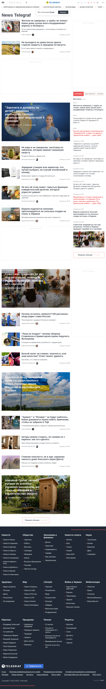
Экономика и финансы (50, 536)
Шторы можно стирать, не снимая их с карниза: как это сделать (43, 438)
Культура (48, 601)
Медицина (28, 554)
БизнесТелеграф (86, 7)
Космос (90, 543)
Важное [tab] (100, 94)
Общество (28, 535)
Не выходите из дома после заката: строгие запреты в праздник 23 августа (44, 43)
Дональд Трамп (9, 628)
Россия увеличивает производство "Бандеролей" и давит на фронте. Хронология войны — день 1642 (88, 133)
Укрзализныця (50, 560)
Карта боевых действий (71, 588)
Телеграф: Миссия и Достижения (76, 674)
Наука (89, 535)
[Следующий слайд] (104, 7)
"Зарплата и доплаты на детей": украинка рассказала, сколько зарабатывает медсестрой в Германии (25, 114)
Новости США (29, 590)
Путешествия (50, 598)
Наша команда (42, 674)
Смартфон (91, 554)
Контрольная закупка (52, 7)
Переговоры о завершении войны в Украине (21, 7)
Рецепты (69, 620)
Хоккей (69, 550)
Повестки (91, 587)
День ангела (29, 641)
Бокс (68, 543)
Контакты (29, 674)
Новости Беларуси (31, 605)
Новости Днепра (9, 547)
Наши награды (17, 674)
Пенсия (47, 620)
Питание (6, 590)
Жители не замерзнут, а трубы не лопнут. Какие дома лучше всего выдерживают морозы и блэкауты (45, 23)
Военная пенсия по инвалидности (52, 637)
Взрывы (69, 592)
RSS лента (97, 674)
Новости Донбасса (10, 567)
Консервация (71, 628)
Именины (28, 645)
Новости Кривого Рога (9, 562)
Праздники (28, 620)
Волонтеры (70, 603)
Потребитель (50, 590)
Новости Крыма (9, 571)
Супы (68, 632)
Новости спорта (73, 535)
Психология (7, 598)
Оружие (69, 600)
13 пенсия (49, 624)
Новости (6, 535)
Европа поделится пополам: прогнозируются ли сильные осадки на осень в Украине (44, 211)
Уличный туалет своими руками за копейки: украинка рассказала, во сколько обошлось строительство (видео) (22, 487)
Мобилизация (93, 582)
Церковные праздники (28, 625)
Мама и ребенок (9, 587)
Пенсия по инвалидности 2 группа (51, 630)
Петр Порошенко (9, 646)
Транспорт (49, 546)
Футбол (69, 540)
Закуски (69, 643)
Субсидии (28, 550)
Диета (5, 594)
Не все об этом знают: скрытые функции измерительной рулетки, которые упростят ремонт (45, 189)
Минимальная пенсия (53, 641)
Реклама (5, 674)
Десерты (69, 635)
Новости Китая (30, 601)
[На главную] (53, 2)
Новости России (30, 594)
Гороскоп (48, 587)
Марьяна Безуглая (10, 654)
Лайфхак (48, 605)
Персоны (6, 620)
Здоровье (7, 582)
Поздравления (51, 612)
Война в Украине (73, 582)
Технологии (91, 540)
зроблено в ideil (98, 680)
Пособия (27, 565)
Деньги (48, 542)
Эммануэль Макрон (10, 635)
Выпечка (69, 624)
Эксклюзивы (70, 7)
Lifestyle (48, 582)
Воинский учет (92, 601)
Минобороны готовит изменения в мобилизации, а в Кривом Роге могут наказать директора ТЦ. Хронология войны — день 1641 (88, 200)
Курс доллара (50, 557)
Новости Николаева (11, 574)
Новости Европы (30, 587)
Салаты (69, 639)
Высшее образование (32, 561)
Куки (52, 12)
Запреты (27, 637)
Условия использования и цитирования (80, 672)
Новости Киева (9, 540)
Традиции (28, 634)
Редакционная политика (53, 672)
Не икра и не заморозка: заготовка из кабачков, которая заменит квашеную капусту (43, 150)
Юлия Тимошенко (10, 650)
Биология (91, 547)
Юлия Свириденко (10, 657)
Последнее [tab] (78, 94)
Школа (26, 558)
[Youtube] (88, 2)
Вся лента (77, 99)
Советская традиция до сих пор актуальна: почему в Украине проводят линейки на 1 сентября (24, 279)
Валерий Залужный (10, 639)
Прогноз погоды (30, 569)
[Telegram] (85, 2)
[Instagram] (94, 2)
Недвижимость (51, 549)
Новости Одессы (9, 550)
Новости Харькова (10, 543)
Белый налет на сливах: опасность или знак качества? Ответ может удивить (44, 354)
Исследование (8, 601)
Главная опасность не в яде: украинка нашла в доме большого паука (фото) (43, 458)
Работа (27, 543)
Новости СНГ (29, 598)
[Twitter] (91, 2)
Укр (103, 2)
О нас (4, 672)
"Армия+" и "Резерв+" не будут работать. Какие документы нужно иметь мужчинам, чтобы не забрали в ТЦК (45, 419)
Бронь (89, 590)
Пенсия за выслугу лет (52, 646)
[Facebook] (78, 2)
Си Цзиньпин (8, 632)
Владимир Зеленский (11, 624)
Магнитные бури (51, 609)
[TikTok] (97, 2)
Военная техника (73, 607)
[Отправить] (26, 2)
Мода (47, 594)
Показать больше (32, 520)
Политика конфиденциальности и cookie (24, 672)
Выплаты (27, 547)
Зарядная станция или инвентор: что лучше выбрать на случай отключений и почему (44, 170)
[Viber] (81, 2)
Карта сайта (56, 674)
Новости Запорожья (11, 558)
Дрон (89, 550)
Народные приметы (31, 630)
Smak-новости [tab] (90, 94)
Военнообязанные (94, 598)
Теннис (69, 547)
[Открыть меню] (3, 2)
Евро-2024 (70, 554)
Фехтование (71, 558)
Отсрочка (91, 594)
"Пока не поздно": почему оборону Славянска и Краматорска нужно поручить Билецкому (45, 336)
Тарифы (48, 553)
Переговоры (71, 596)
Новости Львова (9, 554)
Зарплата (28, 540)
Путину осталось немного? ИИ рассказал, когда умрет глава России (45, 315)
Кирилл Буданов (9, 643)
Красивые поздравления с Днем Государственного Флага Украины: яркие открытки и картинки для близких (23, 384)
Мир (25, 582)
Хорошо (63, 12)
